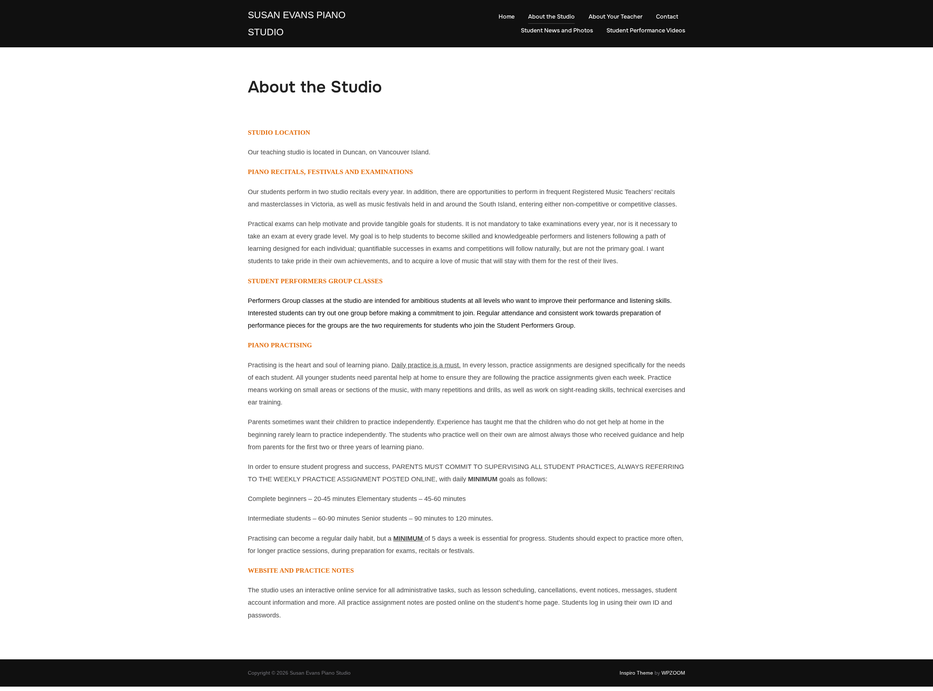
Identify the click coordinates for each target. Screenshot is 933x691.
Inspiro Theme (636, 673)
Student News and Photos (557, 30)
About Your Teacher (616, 16)
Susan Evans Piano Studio (297, 23)
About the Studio (551, 16)
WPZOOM (673, 673)
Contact (667, 16)
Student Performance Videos (645, 30)
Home (507, 16)
